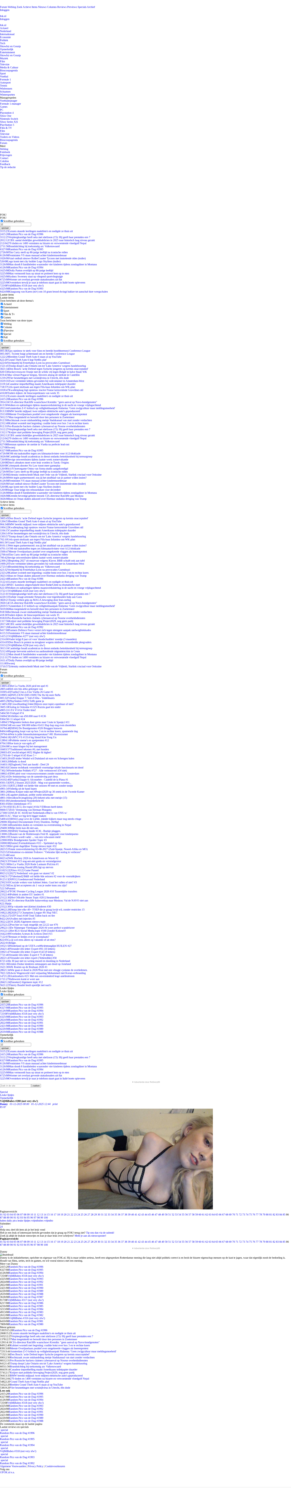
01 (1, 1214)
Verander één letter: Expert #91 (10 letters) (27, 948)
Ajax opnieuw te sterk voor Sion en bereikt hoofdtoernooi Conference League (45, 350)
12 (38, 1214)
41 (136, 1214)
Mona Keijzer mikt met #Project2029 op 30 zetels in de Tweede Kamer (42, 791)
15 (48, 1214)
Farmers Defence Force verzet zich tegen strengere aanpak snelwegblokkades (45, 630)
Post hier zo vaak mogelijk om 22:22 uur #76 (29, 924)
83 (277, 1214)
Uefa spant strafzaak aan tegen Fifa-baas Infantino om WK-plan (37, 387)
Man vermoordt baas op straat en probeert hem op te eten (34, 273)
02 (4, 1214)
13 (41, 1214)
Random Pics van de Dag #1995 (21, 249)
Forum (3, 7)
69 (230, 1214)
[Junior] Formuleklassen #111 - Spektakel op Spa (31, 843)
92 (18, 1217)
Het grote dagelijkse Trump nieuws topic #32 (28, 846)
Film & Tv (9, 314)
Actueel (4, 28)
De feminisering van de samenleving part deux (29, 776)
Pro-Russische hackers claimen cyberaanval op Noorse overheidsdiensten (42, 426)
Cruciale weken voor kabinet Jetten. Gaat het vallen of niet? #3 (38, 882)
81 (270, 1214)
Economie (5, 37)
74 (247, 1214)
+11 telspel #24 (12, 719)
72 (240, 1214)
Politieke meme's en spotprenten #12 (24, 740)
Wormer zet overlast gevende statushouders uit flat (31, 279)
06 (18, 1214)
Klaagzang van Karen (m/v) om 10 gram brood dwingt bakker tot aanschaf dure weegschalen (54, 291)
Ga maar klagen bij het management (23, 746)
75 (250, 1214)
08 (25, 1214)
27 (88, 1214)
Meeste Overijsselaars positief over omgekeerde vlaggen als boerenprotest (43, 414)
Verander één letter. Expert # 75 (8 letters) (26, 954)
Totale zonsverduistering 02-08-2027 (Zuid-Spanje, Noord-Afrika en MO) (44, 849)
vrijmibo (48, 1220)
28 (92, 1214)
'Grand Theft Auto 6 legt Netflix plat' (23, 359)
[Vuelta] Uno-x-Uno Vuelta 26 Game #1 (26, 692)
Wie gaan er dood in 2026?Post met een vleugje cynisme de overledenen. (44, 970)
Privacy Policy (35, 1466)
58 (193, 1214)
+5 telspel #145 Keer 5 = (18, 755)
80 (267, 1214)
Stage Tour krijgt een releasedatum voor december (30, 489)
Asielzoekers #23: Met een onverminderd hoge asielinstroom (37, 976)
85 (284, 1214)
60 (200, 1214)
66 (220, 1214)
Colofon (4, 161)
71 (237, 1214)
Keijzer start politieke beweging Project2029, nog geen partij (36, 432)
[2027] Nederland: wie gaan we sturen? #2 (27, 873)
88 (4, 1217)
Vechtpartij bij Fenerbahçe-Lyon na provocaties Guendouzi (35, 362)
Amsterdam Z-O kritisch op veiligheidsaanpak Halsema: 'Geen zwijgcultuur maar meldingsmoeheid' (57, 408)
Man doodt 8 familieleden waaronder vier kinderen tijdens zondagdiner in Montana (48, 264)
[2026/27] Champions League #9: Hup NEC (29, 912)
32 (105, 1214)
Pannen (7, 888)
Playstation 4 (7, 112)
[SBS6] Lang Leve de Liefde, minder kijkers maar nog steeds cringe (40, 818)
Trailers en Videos (9, 137)
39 (129, 1214)
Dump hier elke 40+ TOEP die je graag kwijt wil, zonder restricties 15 (42, 909)
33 (109, 1214)
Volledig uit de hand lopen (18, 788)
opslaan (5, 228)
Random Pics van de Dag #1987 (26, 1297)
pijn (5, 903)
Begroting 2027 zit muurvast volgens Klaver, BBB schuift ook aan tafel (42, 560)
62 (206, 1214)
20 (65, 1214)
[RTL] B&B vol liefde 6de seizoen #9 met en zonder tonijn (36, 785)
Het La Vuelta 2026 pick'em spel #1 (24, 685)
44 (146, 1214)
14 (45, 1214)
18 (58, 1214)
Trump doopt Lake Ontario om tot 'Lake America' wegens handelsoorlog (43, 365)
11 (35, 1214)
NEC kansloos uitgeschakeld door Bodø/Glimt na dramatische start (40, 584)
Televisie (4, 64)
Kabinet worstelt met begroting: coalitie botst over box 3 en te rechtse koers (44, 423)
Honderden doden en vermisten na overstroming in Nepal (35, 825)
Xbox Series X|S (9, 121)
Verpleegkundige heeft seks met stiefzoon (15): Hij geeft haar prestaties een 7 (45, 237)
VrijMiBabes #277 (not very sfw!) (22, 636)
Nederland (5, 31)
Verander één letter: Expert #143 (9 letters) (27, 951)
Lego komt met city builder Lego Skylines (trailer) (30, 261)
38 (125, 1214)
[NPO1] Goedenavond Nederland (22, 879)
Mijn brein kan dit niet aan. (19, 828)
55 (183, 1214)
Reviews (62, 7)
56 (186, 1214)
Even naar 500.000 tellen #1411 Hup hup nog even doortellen (38, 725)
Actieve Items (30, 7)
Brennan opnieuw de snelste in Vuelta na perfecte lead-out (34, 444)
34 (112, 1214)
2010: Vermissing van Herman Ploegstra (26, 809)
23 (75, 1214)
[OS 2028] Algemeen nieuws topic (23, 921)
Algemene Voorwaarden (13, 1466)
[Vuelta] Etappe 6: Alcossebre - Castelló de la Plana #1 (34, 779)
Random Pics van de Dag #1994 (21, 267)
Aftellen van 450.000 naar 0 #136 (23, 716)
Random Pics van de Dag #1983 (26, 1312)
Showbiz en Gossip (10, 46)
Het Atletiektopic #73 (15, 803)
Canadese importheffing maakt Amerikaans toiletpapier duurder (38, 384)
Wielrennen (6, 88)
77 (257, 1214)
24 (78, 1214)
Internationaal (7, 34)
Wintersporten (7, 94)
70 (233, 1214)
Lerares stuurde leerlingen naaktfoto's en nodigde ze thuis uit (36, 231)
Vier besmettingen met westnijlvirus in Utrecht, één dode (34, 377)
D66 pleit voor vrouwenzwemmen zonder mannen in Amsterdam (39, 773)
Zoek (19, 7)
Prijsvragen (6, 155)
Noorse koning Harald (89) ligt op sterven (26, 867)
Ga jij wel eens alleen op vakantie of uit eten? (28, 939)
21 (68, 1214)
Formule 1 (5, 79)
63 (210, 1214)
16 (51, 1214)
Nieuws (42, 7)
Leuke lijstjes (7, 1095)
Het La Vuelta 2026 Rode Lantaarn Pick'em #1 (29, 864)
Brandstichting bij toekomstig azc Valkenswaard (30, 246)
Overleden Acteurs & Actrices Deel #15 (26, 933)
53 (176, 1214)
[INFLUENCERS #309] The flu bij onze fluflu (30, 695)
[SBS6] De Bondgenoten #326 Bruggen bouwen (31, 728)
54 (179, 1214)
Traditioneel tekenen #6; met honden (24, 749)
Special (7, 333)
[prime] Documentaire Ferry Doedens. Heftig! (29, 821)
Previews (72, 7)
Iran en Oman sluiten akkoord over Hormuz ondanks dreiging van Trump (43, 498)
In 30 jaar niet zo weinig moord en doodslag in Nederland (35, 961)
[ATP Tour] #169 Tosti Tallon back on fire (27, 915)
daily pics (12, 1220)
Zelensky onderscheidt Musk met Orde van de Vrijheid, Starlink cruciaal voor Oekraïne (51, 474)
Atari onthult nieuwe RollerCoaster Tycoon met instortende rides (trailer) (43, 258)
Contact (4, 158)
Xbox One (5, 115)
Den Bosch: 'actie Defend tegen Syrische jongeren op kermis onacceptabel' (44, 368)
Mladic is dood (13, 761)
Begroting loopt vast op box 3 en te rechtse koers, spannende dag (39, 731)
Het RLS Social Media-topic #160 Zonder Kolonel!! (33, 930)
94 (25, 1217)
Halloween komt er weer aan (19, 979)
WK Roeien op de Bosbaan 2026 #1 (23, 967)
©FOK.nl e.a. (7, 1472)
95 (28, 1217)
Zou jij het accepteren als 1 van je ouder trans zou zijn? (33, 885)
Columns (52, 7)
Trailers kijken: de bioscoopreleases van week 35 (29, 393)
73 (243, 1214)
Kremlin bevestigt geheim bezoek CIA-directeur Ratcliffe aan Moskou (41, 495)
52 (173, 1214)
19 (61, 1214)
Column (7, 327)
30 (99, 1214)
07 (21, 1214)
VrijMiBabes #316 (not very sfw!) (27, 1318)
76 (253, 1214)
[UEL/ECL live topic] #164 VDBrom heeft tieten (31, 806)
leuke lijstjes (24, 1220)
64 (213, 1214)
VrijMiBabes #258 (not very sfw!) (22, 645)
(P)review (8, 330)
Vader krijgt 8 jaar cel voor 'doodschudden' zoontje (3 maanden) (38, 639)
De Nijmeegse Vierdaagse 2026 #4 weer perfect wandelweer (37, 927)
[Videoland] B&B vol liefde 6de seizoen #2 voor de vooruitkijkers (40, 876)
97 (35, 1217)
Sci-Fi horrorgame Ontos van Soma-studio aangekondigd (34, 468)
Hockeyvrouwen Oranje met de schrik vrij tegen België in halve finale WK (43, 371)
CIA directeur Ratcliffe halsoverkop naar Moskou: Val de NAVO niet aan (44, 900)
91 (14, 1217)
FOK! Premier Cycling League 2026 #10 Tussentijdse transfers (38, 891)
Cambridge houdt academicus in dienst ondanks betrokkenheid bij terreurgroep (46, 456)
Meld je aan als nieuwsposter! (90, 1235)
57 (189, 1214)
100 (46, 1217)
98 (38, 1217)
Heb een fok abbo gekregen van (21, 688)
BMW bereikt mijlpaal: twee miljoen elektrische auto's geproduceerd (40, 411)
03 (8, 1214)
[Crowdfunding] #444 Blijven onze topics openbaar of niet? (37, 704)
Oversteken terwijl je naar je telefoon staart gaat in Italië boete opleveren (42, 282)
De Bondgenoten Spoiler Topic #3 (23, 840)
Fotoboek (5, 152)
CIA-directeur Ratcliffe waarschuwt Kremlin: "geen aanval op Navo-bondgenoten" (48, 402)
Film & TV (6, 127)
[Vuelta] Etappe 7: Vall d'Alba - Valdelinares (27, 698)
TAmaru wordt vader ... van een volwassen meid (30, 837)
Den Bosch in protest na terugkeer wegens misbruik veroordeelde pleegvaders (45, 642)
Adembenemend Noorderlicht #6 (22, 800)
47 (156, 1214)
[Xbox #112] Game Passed (19, 870)
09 (28, 1214)
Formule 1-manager (10, 103)
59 (196, 1214)
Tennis (3, 85)
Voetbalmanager (8, 100)
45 (149, 1214)
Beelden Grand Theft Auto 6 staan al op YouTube (30, 356)
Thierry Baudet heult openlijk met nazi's (25, 985)
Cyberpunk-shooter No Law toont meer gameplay (30, 465)
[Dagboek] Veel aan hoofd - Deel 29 (24, 764)
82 (274, 1214)
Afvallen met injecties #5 (17, 918)
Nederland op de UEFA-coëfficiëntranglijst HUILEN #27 (36, 945)
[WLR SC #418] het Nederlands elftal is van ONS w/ (33, 812)
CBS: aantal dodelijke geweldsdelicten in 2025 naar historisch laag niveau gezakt (47, 240)
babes (3, 1220)
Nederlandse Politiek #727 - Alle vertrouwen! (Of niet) (33, 770)
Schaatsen (5, 91)
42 (139, 1214)
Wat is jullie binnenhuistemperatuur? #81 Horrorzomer (34, 734)
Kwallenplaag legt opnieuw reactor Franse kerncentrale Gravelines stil (41, 390)
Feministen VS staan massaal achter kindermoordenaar (33, 255)
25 (82, 1214)
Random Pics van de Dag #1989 (21, 1028)
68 (226, 1214)
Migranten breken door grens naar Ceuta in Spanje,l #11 (35, 722)
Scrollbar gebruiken (13, 221)
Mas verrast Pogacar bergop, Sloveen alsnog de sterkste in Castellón (40, 374)
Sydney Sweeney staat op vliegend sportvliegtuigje (31, 276)
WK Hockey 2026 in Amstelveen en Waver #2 (29, 858)
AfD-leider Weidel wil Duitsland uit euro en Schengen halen (37, 758)
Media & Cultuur (9, 67)
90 (11, 1217)
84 (280, 1214)
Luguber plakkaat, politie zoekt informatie (26, 794)
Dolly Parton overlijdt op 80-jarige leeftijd (26, 270)
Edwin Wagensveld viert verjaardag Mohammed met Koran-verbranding (43, 973)
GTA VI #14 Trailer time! (18, 710)
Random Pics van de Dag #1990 (21, 1025)
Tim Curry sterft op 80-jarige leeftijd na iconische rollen (34, 252)
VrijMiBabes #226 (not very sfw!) (22, 590)
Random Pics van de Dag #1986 (26, 1303)
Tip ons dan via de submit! (100, 1232)
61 (203, 1214)
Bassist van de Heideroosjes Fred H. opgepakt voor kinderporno (39, 834)
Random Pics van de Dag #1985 (26, 1306)
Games (3, 106)
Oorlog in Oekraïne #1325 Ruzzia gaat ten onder (30, 707)
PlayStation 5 (7, 124)
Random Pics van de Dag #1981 (26, 1321)
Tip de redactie (8, 167)
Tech (2, 43)
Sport (3, 73)
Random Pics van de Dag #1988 (21, 1031)
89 (8, 1217)
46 (152, 1214)
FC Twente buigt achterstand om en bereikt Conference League (37, 353)
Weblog (12, 7)
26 (85, 1214)
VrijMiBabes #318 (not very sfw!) (22, 285)
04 (11, 1214)
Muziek (4, 58)
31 (102, 1214)
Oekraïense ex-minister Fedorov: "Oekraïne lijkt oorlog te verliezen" (40, 852)
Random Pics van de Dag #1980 (26, 1324)
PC (1, 109)
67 (223, 1214)
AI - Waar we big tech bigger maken (23, 815)
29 (95, 1214)
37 (122, 1214)
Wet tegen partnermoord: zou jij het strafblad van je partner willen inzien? (43, 477)
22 (72, 1214)
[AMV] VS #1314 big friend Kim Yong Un (28, 737)
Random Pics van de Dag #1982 (26, 1315)
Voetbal (4, 76)
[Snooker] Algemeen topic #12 (21, 982)
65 (216, 1214)
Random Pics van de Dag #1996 (21, 234)
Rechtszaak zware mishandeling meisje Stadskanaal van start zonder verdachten (46, 420)
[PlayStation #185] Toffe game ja (22, 701)
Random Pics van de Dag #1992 (21, 627)
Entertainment (7, 52)
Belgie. (8, 942)
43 (142, 1214)
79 (264, 1214)
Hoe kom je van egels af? (18, 743)
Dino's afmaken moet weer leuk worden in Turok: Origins (34, 462)
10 (31, 1214)
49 (162, 1214)
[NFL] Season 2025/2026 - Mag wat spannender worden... (35, 782)
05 (14, 1214)
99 (41, 1217)
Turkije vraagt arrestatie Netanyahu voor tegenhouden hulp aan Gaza (41, 596)
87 (1, 1217)
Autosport (5, 82)
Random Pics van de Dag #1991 (21, 1022)
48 (159, 1214)
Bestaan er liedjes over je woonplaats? (24, 936)
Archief (91, 7)
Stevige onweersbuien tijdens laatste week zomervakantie (34, 459)
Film (2, 61)
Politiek (4, 40)
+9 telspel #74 (12, 713)
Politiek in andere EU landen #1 (22, 894)
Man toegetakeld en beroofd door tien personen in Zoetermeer (37, 417)
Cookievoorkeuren (55, 1466)
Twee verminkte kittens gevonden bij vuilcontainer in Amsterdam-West (42, 381)
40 (132, 1214)
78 (260, 1214)
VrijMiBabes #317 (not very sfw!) (25, 1300)
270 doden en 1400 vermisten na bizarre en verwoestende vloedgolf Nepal (43, 243)
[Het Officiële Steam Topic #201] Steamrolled (29, 897)
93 (21, 1217)
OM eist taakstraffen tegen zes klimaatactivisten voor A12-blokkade (40, 453)
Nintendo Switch (9, 118)
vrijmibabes (37, 1220)
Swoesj (7, 447)
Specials (82, 7)
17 (55, 1214)
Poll (5, 337)
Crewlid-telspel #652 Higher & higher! (25, 752)
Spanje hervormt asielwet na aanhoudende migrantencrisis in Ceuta (40, 651)
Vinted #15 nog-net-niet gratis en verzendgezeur (30, 861)
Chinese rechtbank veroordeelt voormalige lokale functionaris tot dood (41, 767)
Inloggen (4, 10)
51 (169, 1214)
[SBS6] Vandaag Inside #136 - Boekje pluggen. (30, 831)
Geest (7, 855)
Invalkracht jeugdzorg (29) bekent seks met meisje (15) (33, 797)
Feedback (5, 164)
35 (115, 1214)
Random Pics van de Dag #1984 (26, 1309)
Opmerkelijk (6, 49)
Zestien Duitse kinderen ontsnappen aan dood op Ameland (35, 964)
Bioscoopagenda (9, 70)
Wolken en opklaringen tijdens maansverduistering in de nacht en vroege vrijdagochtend (50, 405)
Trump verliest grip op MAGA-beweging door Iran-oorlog (35, 599)
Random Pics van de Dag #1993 (21, 288)
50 (166, 1214)
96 (31, 1217)
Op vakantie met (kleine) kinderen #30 (25, 906)
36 (119, 1214)
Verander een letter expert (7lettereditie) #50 (28, 958)
